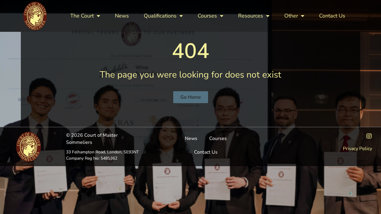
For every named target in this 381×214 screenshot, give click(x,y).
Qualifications (160, 15)
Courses (207, 15)
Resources (250, 15)
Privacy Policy (357, 148)
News (122, 15)
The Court (82, 15)
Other (291, 15)
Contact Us (332, 15)
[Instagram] (369, 136)
